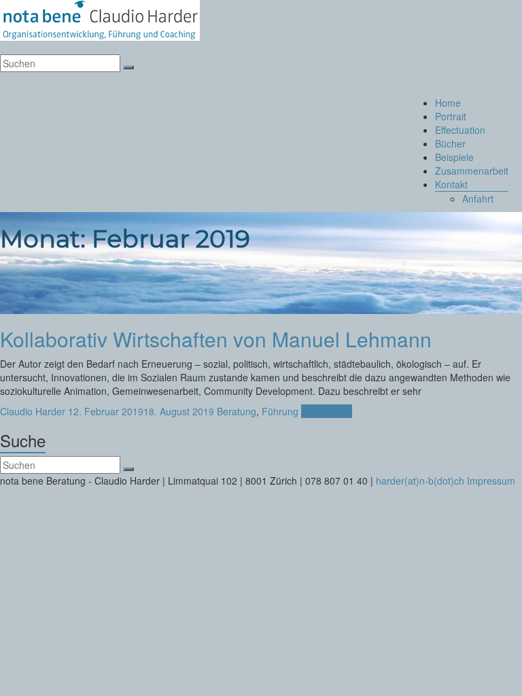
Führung (280, 411)
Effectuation (460, 130)
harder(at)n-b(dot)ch (420, 480)
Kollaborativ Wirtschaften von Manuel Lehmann (216, 338)
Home (448, 102)
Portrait (450, 116)
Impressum (491, 480)
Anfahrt (477, 198)
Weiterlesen (326, 411)
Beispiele (454, 157)
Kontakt (451, 184)
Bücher (450, 143)
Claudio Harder (32, 411)
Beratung (236, 411)
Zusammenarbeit (471, 170)
